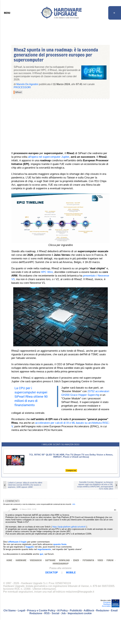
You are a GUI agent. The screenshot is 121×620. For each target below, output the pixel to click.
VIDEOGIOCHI (36, 560)
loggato (30, 546)
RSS (47, 613)
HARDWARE (21, 560)
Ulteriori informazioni (44, 589)
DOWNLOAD (64, 560)
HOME (9, 560)
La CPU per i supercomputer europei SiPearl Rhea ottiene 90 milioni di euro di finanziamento (31, 396)
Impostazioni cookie (80, 613)
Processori (22, 87)
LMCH (14, 509)
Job (63, 613)
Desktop (51, 572)
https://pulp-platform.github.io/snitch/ (69, 527)
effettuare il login (17, 541)
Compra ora (71, 470)
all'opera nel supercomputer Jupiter (48, 156)
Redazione (102, 610)
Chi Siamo (9, 610)
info (73, 504)
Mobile (71, 572)
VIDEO (100, 560)
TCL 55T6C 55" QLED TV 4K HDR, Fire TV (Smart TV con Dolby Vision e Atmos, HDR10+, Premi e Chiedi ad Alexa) (71, 455)
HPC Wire (47, 272)
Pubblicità (76, 610)
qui (41, 554)
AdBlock (89, 610)
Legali (21, 610)
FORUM (110, 560)
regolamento (44, 549)
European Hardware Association (106, 604)
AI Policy (62, 610)
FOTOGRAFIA (88, 560)
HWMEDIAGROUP (61, 563)
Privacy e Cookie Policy (41, 610)
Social (55, 613)
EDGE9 (76, 560)
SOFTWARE (50, 560)
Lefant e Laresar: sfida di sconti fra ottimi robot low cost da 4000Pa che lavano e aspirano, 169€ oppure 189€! (25, 485)
